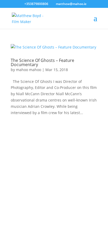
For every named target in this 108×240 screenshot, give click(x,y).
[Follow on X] (59, 194)
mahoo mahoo (28, 69)
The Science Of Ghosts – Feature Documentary (42, 62)
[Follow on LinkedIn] (49, 194)
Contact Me (54, 175)
